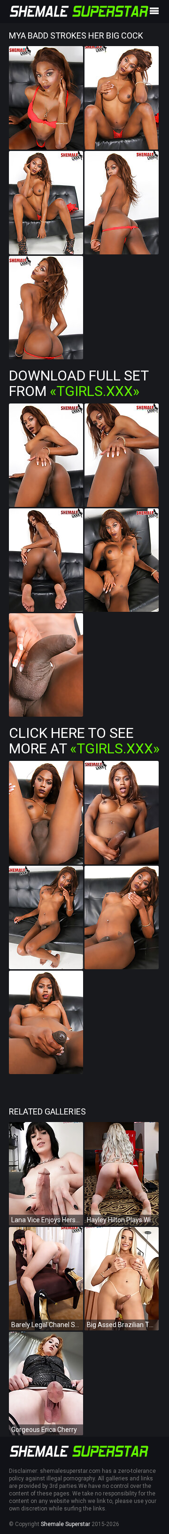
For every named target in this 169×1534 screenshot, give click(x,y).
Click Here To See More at (84, 741)
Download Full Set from (78, 383)
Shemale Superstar (65, 1524)
